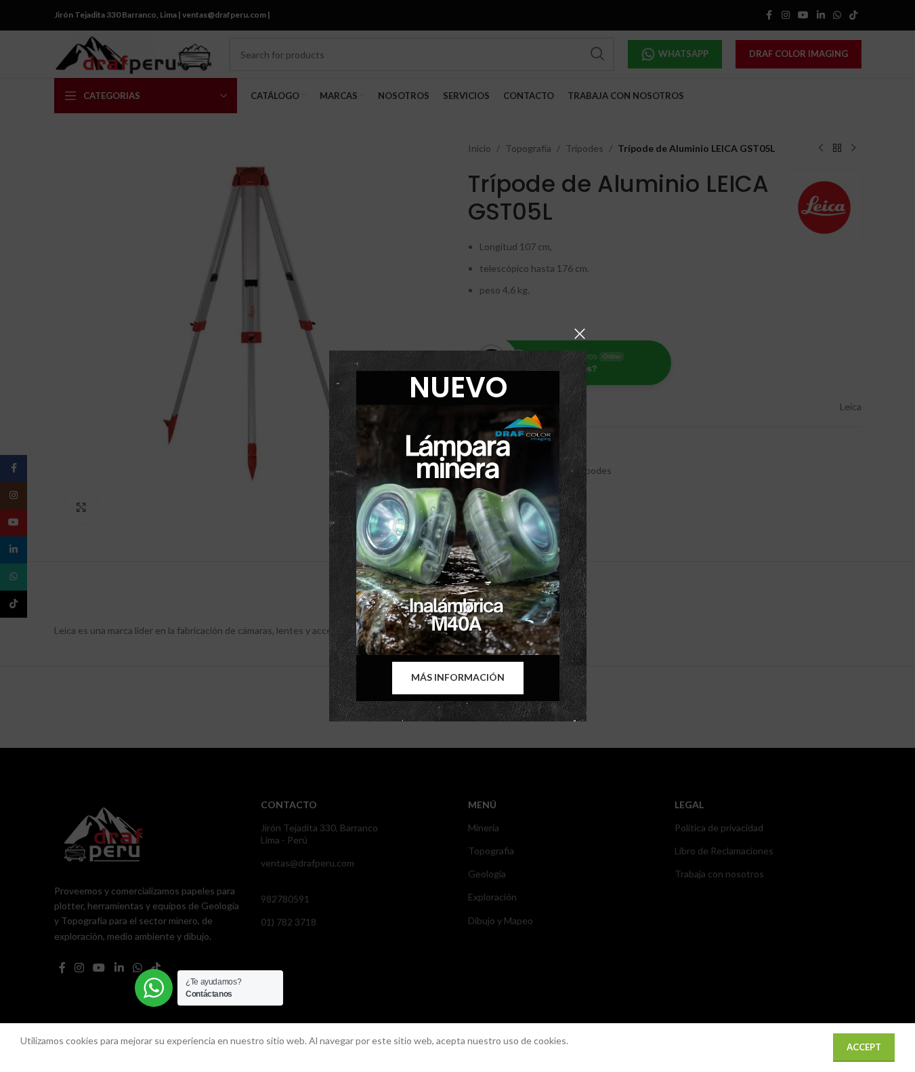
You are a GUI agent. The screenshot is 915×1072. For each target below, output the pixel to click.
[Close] (580, 334)
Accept (864, 1046)
